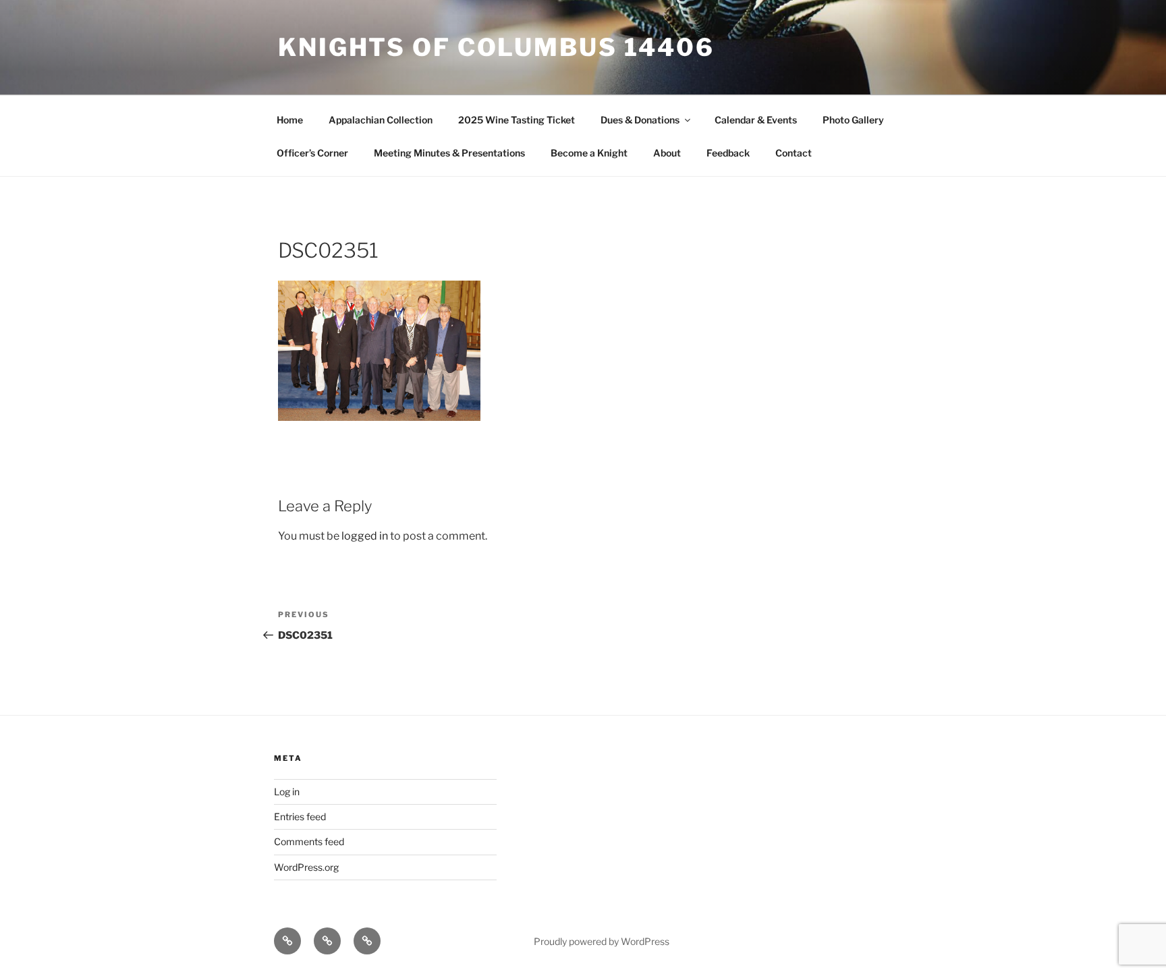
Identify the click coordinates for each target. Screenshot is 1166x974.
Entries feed (300, 816)
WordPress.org (306, 867)
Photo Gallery (853, 119)
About (667, 153)
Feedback (728, 153)
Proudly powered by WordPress (601, 941)
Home (290, 119)
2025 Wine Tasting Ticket (516, 119)
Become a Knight (589, 153)
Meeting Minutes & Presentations (449, 153)
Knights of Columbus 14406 (496, 47)
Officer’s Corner (312, 153)
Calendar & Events (756, 119)
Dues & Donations (640, 119)
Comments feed (309, 841)
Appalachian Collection (381, 119)
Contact (793, 153)
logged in (364, 535)
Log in (287, 791)
